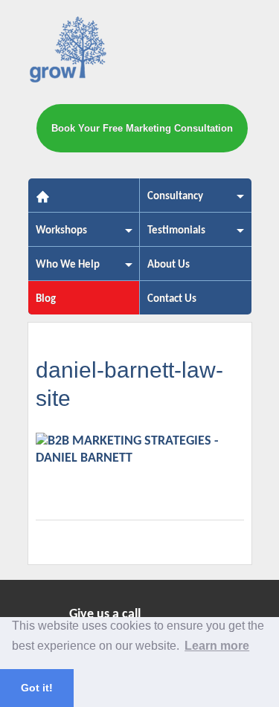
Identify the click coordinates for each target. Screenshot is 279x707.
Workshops (57, 235)
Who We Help (64, 269)
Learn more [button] (217, 645)
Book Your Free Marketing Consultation (142, 128)
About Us (168, 265)
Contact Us (171, 299)
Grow (69, 52)
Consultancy (171, 201)
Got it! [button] (37, 688)
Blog (46, 299)
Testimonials (172, 235)
